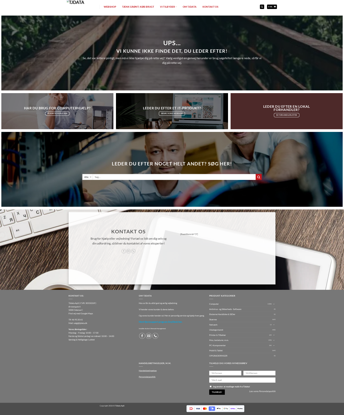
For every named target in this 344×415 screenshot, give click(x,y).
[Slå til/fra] (273, 304)
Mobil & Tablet (216, 350)
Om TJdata (189, 6)
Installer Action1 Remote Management (152, 329)
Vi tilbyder (167, 6)
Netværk (213, 324)
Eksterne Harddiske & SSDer (222, 314)
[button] (272, 7)
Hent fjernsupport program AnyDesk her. (160, 321)
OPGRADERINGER (218, 355)
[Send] (259, 177)
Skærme (213, 319)
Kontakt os (210, 6)
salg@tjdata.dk (80, 323)
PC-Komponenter (217, 345)
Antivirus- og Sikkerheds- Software (225, 309)
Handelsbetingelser (148, 370)
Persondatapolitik (147, 376)
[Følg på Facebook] (123, 251)
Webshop (110, 6)
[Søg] (262, 7)
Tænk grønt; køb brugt (138, 6)
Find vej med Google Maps (81, 313)
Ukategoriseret (216, 329)
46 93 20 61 (77, 319)
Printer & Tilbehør (217, 335)
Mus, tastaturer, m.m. (219, 340)
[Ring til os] (133, 251)
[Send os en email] (128, 251)
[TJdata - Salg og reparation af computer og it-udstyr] (83, 6)
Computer (214, 304)
